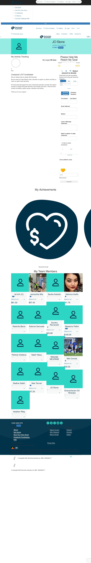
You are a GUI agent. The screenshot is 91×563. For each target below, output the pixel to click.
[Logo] (16, 2)
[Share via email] (55, 47)
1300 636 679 (17, 423)
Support (69, 434)
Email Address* (65, 106)
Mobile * (63, 114)
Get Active (18, 7)
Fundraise (64, 34)
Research (69, 430)
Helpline (60, 2)
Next (71, 149)
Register (74, 1)
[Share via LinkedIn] (57, 47)
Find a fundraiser (50, 2)
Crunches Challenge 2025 (22, 18)
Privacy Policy (51, 443)
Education (69, 432)
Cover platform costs (66, 159)
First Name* (64, 98)
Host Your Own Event (21, 10)
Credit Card (70, 155)
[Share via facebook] (52, 47)
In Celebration (19, 13)
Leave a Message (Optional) (66, 122)
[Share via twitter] (54, 47)
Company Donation (73, 93)
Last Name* (73, 98)
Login (45, 23)
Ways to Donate (54, 434)
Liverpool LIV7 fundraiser (59, 45)
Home (39, 2)
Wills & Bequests (54, 432)
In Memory (18, 16)
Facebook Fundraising (22, 437)
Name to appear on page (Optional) (68, 134)
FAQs (71, 34)
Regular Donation (54, 430)
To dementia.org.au (17, 34)
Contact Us (78, 34)
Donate (79, 1)
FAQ (15, 440)
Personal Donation (65, 93)
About (58, 34)
